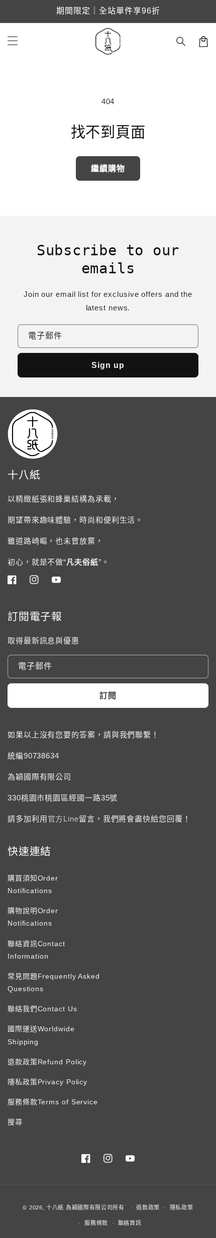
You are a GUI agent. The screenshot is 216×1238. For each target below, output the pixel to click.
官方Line (63, 818)
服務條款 (96, 1223)
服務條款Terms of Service (53, 1102)
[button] (181, 42)
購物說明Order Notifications (33, 917)
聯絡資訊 (130, 1223)
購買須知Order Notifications (33, 884)
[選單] (13, 42)
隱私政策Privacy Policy (47, 1082)
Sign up (108, 365)
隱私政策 (181, 1207)
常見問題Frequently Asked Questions (54, 982)
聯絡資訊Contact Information (36, 950)
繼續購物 (108, 168)
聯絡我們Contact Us (42, 1009)
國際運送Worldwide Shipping (41, 1035)
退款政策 (148, 1207)
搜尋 (15, 1122)
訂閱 (108, 695)
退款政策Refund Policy (47, 1062)
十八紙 (55, 1207)
